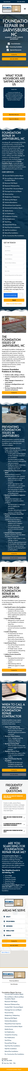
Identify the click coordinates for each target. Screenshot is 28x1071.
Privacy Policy (7, 291)
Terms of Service (18, 304)
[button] (25, 8)
